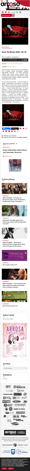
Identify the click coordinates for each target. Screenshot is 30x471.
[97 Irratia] (9, 386)
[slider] (25, 59)
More (15, 66)
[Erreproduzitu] (3, 60)
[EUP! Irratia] (24, 397)
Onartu (4, 468)
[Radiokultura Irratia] (20, 412)
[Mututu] (22, 60)
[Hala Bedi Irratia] (16, 401)
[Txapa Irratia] (24, 416)
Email (8, 66)
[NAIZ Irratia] (19, 408)
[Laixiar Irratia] (11, 408)
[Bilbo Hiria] (17, 394)
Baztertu (11, 468)
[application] (15, 59)
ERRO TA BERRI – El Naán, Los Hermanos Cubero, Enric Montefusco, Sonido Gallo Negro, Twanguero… (14, 199)
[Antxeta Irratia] (19, 386)
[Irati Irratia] (25, 401)
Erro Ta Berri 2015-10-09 (10, 306)
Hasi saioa (5, 378)
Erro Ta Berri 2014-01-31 (14, 52)
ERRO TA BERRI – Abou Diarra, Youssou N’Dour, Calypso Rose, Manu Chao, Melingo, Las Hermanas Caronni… (14, 244)
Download (20, 63)
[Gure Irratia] (6, 401)
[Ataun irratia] (7, 394)
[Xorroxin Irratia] (18, 420)
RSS (12, 66)
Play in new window (11, 63)
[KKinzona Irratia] (20, 405)
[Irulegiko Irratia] (8, 405)
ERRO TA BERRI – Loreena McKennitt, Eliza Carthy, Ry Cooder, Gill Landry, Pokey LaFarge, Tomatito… (14, 285)
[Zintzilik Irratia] (15, 423)
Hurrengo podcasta (9, 143)
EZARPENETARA (20, 466)
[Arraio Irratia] (10, 390)
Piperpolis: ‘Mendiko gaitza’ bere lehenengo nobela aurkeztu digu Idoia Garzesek (14, 221)
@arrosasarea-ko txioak (8, 319)
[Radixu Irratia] (7, 416)
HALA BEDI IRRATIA (7, 48)
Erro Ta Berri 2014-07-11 (10, 265)
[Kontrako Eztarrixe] (6, 408)
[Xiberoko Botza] (9, 420)
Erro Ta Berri (5, 46)
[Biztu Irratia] (25, 394)
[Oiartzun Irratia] (9, 412)
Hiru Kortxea (6, 147)
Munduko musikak (22, 137)
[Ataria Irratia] (20, 390)
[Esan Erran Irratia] (16, 397)
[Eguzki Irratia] (7, 397)
